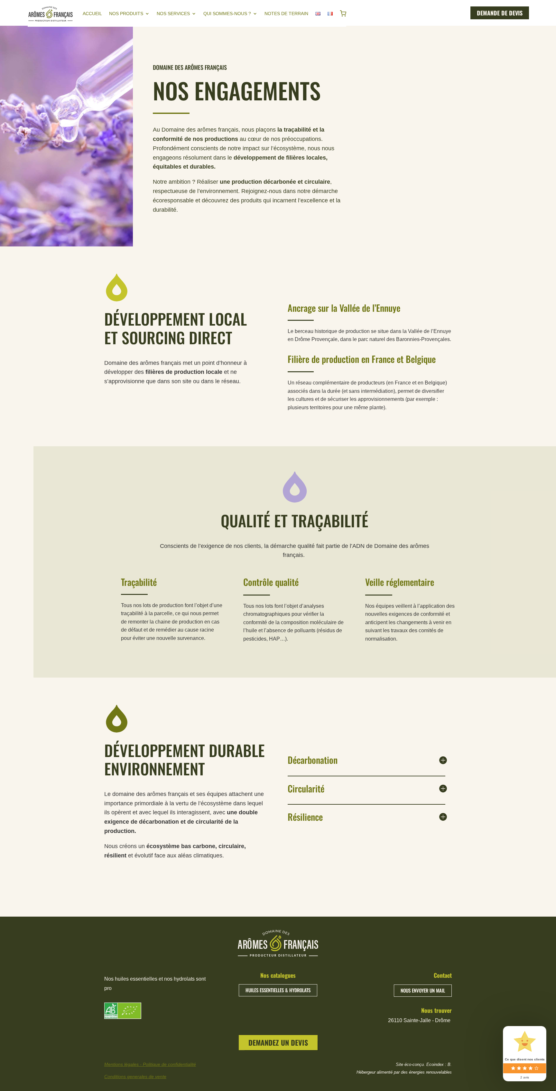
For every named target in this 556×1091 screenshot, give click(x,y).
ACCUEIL (92, 13)
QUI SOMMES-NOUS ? (227, 13)
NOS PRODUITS (126, 13)
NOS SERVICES (173, 13)
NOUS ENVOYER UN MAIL (423, 990)
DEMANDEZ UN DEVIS (278, 1042)
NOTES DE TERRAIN (286, 13)
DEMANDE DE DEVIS (500, 13)
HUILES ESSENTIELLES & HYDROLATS (278, 990)
